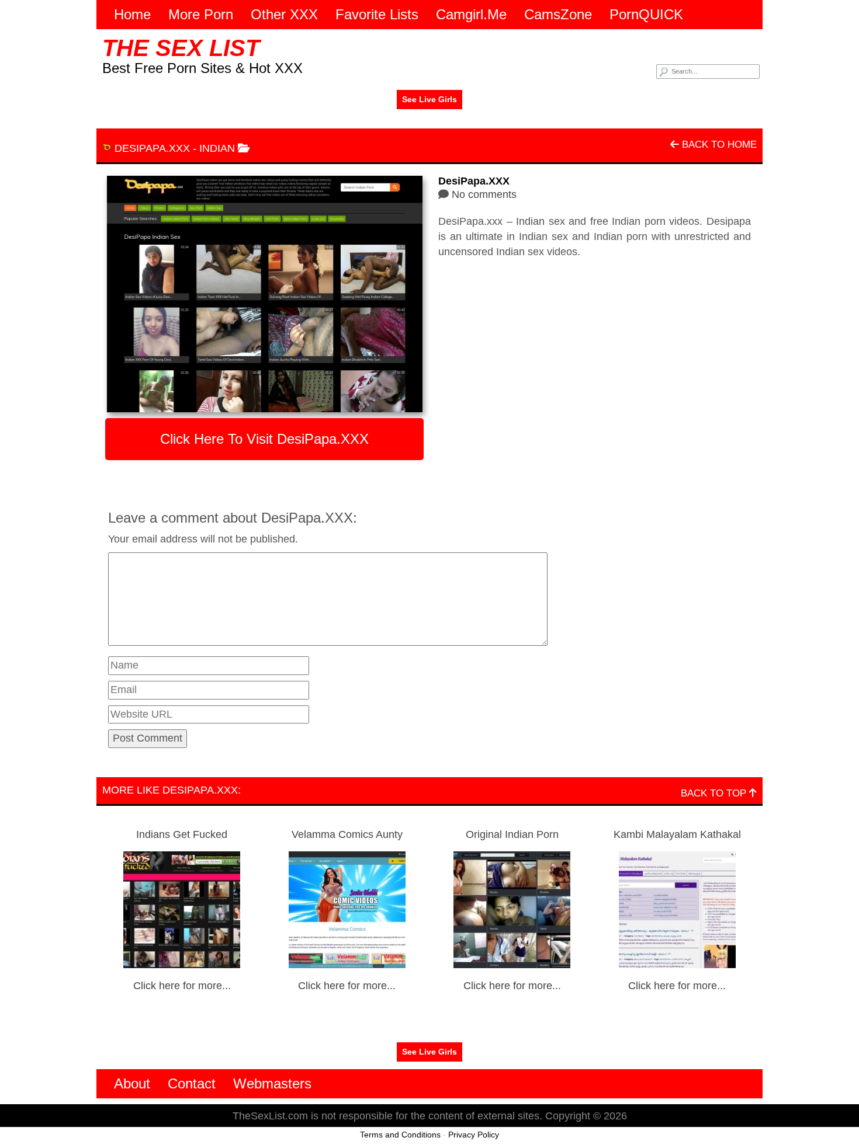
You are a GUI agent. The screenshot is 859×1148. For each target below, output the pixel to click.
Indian (217, 148)
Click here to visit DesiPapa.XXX (264, 439)
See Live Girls (429, 99)
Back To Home (718, 144)
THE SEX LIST (180, 48)
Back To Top (715, 793)
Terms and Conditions (400, 1134)
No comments (484, 194)
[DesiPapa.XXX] (264, 294)
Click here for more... (182, 986)
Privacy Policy (473, 1134)
